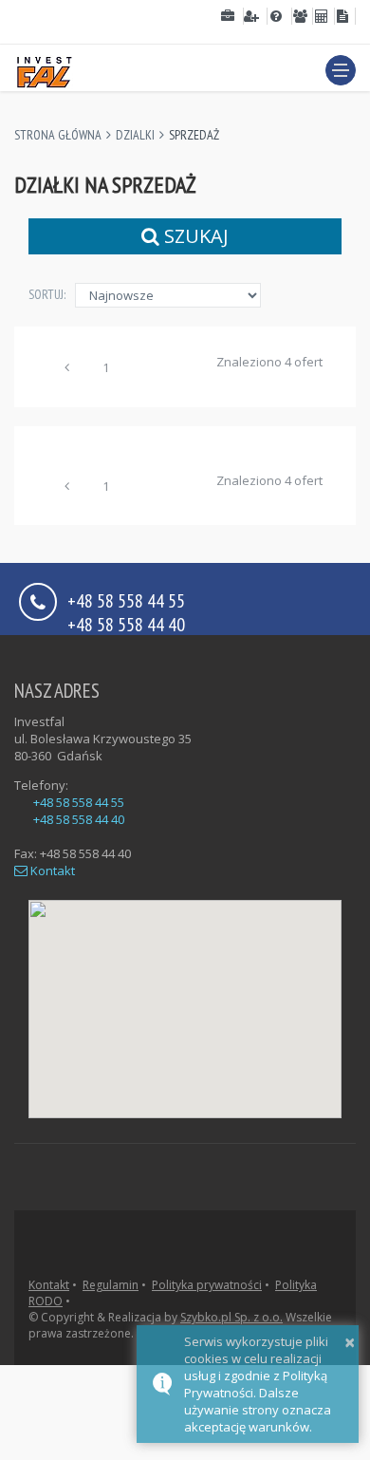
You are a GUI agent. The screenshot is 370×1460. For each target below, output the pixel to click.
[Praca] (256, 16)
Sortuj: (46, 294)
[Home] (43, 69)
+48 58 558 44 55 (78, 802)
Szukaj (194, 236)
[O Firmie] (231, 16)
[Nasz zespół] (302, 16)
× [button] (349, 1342)
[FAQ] (279, 16)
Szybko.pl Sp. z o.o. (231, 1317)
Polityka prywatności (207, 1285)
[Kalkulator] (323, 16)
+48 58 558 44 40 (126, 623)
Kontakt (51, 870)
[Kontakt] (345, 16)
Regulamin (111, 1285)
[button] (340, 70)
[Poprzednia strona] (67, 369)
